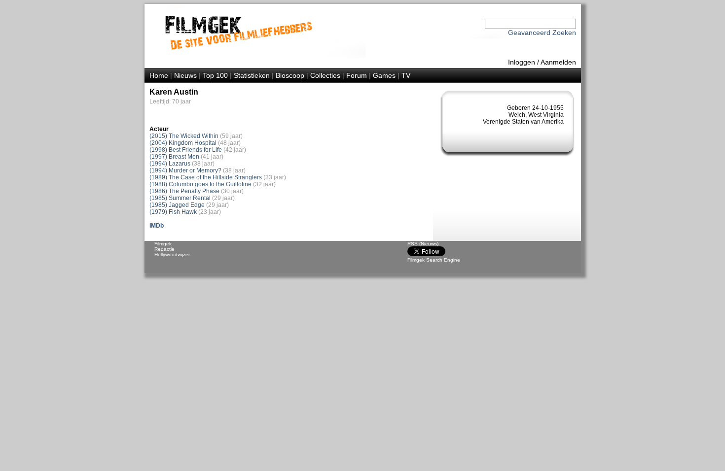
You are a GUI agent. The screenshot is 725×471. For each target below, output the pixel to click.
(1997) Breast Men (174, 156)
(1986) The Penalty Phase (184, 191)
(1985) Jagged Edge (177, 205)
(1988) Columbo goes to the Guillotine (200, 184)
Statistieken (252, 75)
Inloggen (521, 62)
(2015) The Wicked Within (183, 136)
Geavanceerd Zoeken (542, 32)
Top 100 (215, 75)
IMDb (156, 225)
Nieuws (185, 75)
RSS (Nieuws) (422, 243)
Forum (356, 75)
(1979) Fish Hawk (173, 211)
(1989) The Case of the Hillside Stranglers (205, 177)
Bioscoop (290, 75)
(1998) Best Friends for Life (185, 149)
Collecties (325, 75)
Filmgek (163, 243)
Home (158, 75)
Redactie (164, 249)
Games (384, 75)
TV (405, 75)
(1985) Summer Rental (180, 198)
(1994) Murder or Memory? (185, 170)
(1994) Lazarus (169, 163)
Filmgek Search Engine (433, 260)
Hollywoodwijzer (172, 254)
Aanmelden (558, 62)
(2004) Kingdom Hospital (183, 142)
